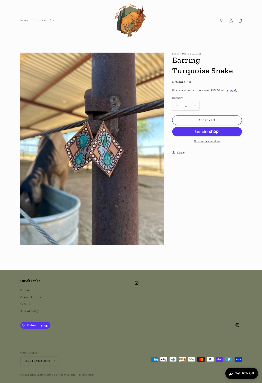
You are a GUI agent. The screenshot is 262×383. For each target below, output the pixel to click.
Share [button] (181, 152)
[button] (222, 20)
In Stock (25, 304)
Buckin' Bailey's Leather (41, 374)
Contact (25, 290)
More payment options (207, 141)
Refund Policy (29, 311)
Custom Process (30, 297)
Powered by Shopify (64, 374)
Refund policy (86, 374)
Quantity (177, 97)
